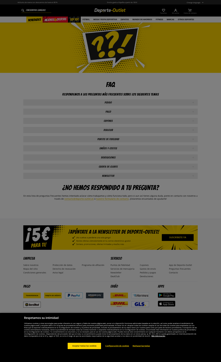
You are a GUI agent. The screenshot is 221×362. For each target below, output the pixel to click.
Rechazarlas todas (141, 345)
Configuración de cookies (117, 345)
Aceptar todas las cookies (84, 345)
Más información (158, 336)
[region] (110, 337)
